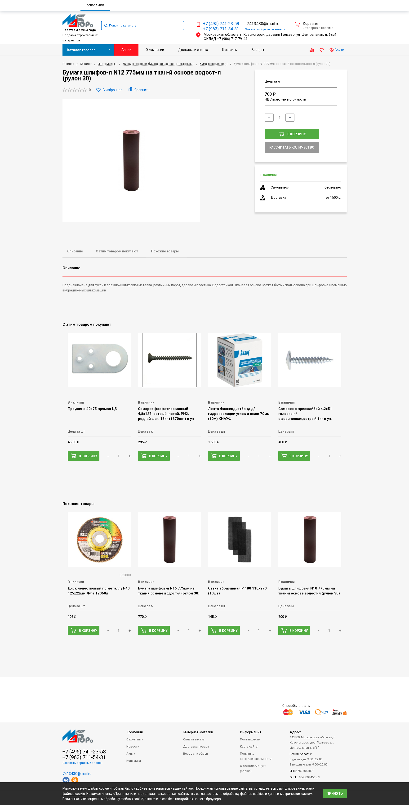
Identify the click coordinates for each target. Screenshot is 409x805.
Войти (339, 50)
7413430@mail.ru (263, 23)
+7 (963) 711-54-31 (221, 29)
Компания (134, 732)
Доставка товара (196, 746)
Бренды (258, 50)
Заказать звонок (265, 29)
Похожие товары (165, 251)
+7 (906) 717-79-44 (232, 39)
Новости (132, 746)
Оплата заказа (193, 739)
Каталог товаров (81, 50)
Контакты (229, 50)
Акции (126, 50)
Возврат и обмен (195, 753)
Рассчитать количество (291, 147)
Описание (75, 251)
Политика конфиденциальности (255, 756)
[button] (76, 90)
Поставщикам (250, 739)
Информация (250, 732)
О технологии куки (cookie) (253, 768)
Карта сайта (249, 746)
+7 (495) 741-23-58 (221, 24)
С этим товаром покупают (117, 251)
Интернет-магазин (198, 732)
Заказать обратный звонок (82, 763)
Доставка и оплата (193, 50)
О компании (155, 50)
